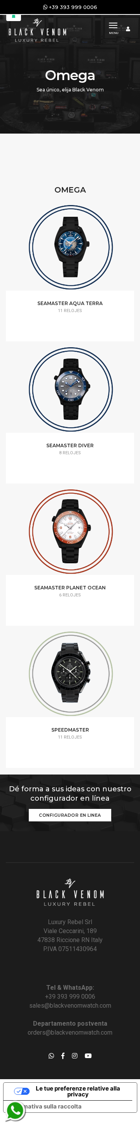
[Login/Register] (128, 29)
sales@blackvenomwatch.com (70, 1005)
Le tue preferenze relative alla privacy (78, 1091)
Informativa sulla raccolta (45, 1106)
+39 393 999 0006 (70, 996)
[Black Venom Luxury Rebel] (37, 29)
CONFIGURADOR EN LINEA (70, 815)
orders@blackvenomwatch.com (70, 1032)
